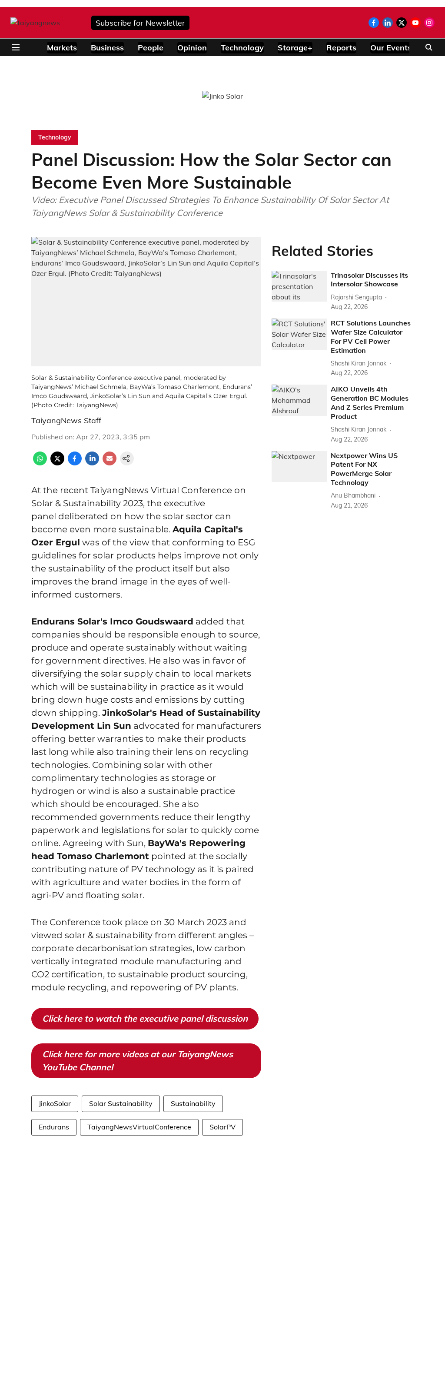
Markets (62, 48)
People (150, 48)
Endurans (54, 1126)
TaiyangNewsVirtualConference (139, 1126)
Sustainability (193, 1103)
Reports (341, 48)
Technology (242, 48)
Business (107, 48)
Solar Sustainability (121, 1103)
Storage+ (295, 48)
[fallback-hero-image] (299, 286)
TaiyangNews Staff (66, 420)
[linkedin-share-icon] (92, 462)
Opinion (192, 48)
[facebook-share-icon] (75, 462)
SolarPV (222, 1126)
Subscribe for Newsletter (140, 23)
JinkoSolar (55, 1103)
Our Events (391, 48)
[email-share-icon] (109, 462)
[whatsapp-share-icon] (40, 462)
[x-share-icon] (57, 462)
